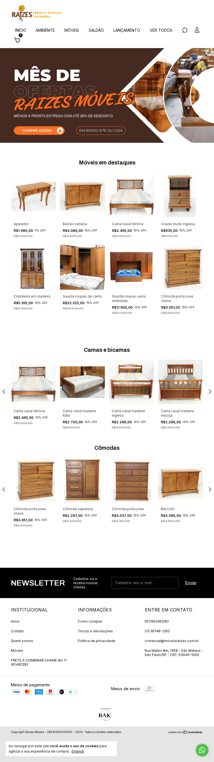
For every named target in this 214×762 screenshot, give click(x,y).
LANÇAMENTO (126, 30)
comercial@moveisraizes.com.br (172, 641)
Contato (17, 631)
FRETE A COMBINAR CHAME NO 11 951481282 (39, 662)
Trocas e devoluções (95, 631)
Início (15, 621)
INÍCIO (20, 30)
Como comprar (90, 621)
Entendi (78, 751)
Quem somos (22, 641)
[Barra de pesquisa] (185, 31)
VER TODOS (161, 30)
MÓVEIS (71, 30)
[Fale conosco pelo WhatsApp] (202, 750)
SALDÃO (96, 30)
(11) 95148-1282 (157, 631)
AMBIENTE (45, 30)
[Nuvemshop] (185, 732)
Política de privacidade (96, 641)
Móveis (17, 650)
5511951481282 (157, 621)
